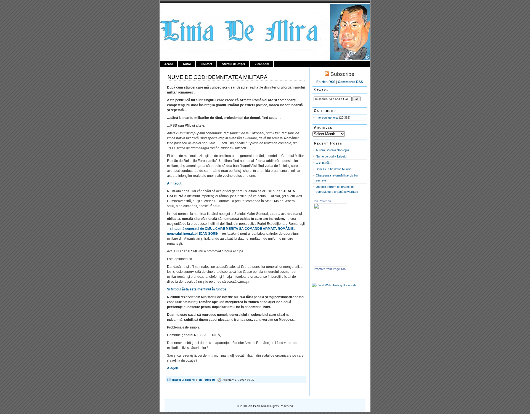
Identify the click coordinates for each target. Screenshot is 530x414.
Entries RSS (325, 82)
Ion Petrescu (183, 10)
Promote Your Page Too (330, 269)
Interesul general (183, 379)
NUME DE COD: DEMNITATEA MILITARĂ (217, 77)
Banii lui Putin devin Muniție (333, 169)
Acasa (168, 64)
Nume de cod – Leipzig (331, 156)
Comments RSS (350, 82)
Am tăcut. (174, 183)
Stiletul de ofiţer (233, 64)
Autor (187, 64)
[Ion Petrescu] (330, 265)
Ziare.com (262, 64)
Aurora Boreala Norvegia (332, 150)
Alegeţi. (173, 368)
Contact (206, 64)
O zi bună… (324, 162)
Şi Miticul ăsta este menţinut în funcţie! (197, 289)
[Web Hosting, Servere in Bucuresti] (334, 285)
